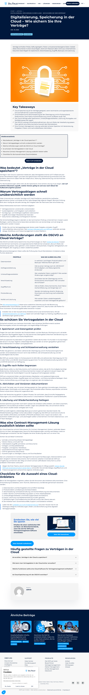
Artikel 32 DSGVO (53, 242)
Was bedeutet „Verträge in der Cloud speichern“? (20, 140)
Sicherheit (28, 34)
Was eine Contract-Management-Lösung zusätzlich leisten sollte (25, 151)
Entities (25, 641)
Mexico (61, 681)
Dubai (44, 681)
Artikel (67, 661)
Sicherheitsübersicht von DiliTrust (14, 314)
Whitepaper (69, 665)
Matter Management (52, 667)
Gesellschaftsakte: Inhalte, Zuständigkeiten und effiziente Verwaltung (20, 637)
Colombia (42, 683)
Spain (48, 681)
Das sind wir (8, 661)
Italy (51, 681)
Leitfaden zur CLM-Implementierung (25, 505)
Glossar (13, 644)
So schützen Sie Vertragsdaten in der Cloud (18, 149)
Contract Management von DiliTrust (39, 229)
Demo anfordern (73, 3)
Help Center (29, 661)
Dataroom (48, 671)
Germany (56, 681)
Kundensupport (30, 663)
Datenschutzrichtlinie (54, 690)
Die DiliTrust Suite (51, 661)
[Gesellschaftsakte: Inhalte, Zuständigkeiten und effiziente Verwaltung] (21, 626)
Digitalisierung (16, 34)
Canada (40, 681)
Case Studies (69, 663)
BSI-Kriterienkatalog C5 (11, 304)
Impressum (66, 690)
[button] (83, 3)
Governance (62, 646)
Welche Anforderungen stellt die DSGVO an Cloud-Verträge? (24, 146)
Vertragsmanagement (65, 648)
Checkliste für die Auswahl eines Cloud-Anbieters (20, 154)
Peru (47, 683)
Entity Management (52, 669)
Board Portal (49, 663)
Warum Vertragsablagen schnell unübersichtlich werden (22, 143)
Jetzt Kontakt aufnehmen (22, 543)
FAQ (26, 665)
